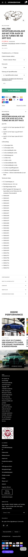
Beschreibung (5, 111)
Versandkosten (11, 43)
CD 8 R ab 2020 (5, 337)
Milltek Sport (5, 25)
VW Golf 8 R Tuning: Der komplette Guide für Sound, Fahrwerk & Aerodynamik (13, 343)
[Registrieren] (24, 512)
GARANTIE (4, 285)
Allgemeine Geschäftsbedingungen (7, 447)
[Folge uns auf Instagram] (3, 525)
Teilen (3, 105)
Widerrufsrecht (6, 455)
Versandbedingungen (7, 472)
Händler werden (6, 475)
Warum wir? (5, 481)
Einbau (3, 478)
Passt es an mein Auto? (8, 281)
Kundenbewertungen (7, 497)
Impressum (4, 458)
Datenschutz (5, 452)
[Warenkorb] (25, 2)
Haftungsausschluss (7, 466)
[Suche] (5, 2)
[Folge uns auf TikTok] (7, 525)
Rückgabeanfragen (6, 469)
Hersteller (5, 289)
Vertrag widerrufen (7, 492)
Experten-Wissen (6, 487)
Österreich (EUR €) (7, 531)
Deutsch (16, 531)
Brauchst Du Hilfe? (21, 105)
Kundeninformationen (7, 462)
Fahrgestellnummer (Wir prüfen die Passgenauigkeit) (12, 79)
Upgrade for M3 (17, 366)
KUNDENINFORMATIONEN (8, 293)
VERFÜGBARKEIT (6, 277)
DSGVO (4, 484)
